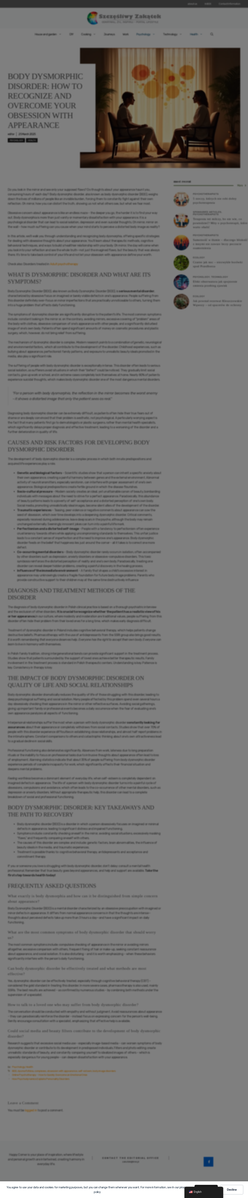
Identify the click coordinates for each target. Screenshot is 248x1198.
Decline (232, 1189)
